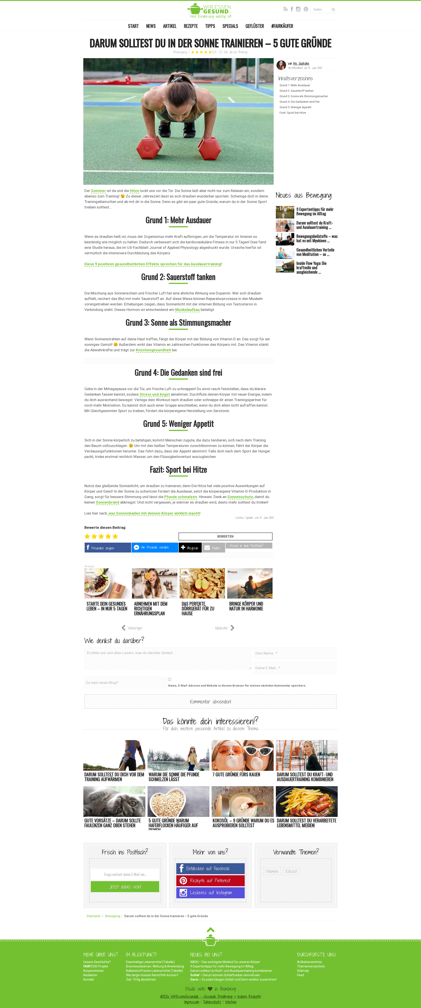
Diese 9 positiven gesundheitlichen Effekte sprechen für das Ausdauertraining (152, 264)
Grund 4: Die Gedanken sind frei (299, 101)
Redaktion (90, 975)
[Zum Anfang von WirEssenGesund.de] (211, 931)
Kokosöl (291, 871)
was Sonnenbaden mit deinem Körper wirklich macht (154, 513)
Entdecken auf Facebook (208, 868)
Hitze (134, 190)
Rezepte (191, 26)
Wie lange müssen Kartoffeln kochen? (152, 975)
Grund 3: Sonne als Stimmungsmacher (304, 96)
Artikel (170, 26)
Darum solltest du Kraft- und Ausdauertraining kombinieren (231, 970)
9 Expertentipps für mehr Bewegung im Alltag (221, 966)
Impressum (191, 1001)
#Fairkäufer (282, 26)
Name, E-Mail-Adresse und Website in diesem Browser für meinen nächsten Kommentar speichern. (237, 685)
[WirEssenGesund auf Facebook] (293, 9)
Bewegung (180, 52)
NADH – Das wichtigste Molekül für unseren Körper (225, 962)
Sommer (98, 190)
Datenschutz (212, 1001)
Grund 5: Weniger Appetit (295, 107)
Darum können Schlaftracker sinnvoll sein (231, 975)
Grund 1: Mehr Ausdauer (295, 85)
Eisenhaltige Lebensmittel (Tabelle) (150, 962)
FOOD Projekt (95, 966)
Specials (230, 26)
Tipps (210, 26)
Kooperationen (93, 970)
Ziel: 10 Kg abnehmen (141, 979)
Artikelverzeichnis (309, 962)
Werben (231, 1001)
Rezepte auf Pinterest (210, 880)
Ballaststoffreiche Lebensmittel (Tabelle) (154, 970)
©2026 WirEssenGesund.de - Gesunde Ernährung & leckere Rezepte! (210, 996)
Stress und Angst (155, 394)
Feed (300, 975)
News (151, 26)
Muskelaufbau (187, 309)
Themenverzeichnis (311, 966)
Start (133, 26)
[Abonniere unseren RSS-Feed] (287, 9)
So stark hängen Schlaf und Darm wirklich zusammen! (239, 979)
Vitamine (272, 871)
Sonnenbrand (107, 502)
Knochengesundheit (153, 350)
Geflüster (255, 26)
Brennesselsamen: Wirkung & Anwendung (155, 966)
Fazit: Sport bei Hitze (293, 112)
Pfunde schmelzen (180, 497)
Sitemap (303, 970)
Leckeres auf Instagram (211, 893)
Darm (194, 979)
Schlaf (195, 975)
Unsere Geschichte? (97, 962)
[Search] (333, 9)
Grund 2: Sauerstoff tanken (297, 90)
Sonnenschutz (240, 497)
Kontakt (88, 979)
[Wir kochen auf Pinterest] (307, 9)
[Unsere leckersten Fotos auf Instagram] (299, 9)
